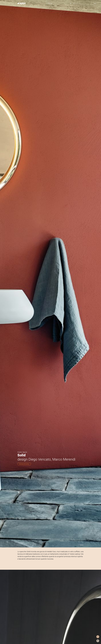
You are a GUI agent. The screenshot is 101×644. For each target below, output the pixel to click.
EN (94, 3)
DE (95, 3)
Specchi (25, 452)
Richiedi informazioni (24, 464)
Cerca (51, 3)
